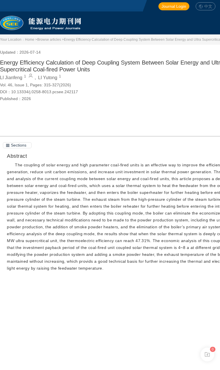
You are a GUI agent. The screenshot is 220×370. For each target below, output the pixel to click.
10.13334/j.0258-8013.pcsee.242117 (44, 91)
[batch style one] (207, 354)
